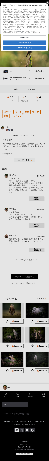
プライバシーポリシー (27, 32)
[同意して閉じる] (47, 2)
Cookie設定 (24, 37)
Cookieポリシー (21, 31)
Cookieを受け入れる (24, 48)
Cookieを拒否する (24, 42)
